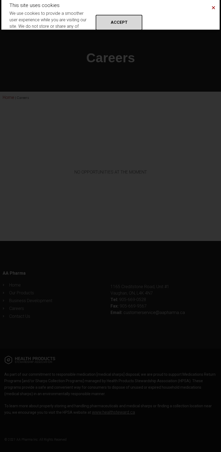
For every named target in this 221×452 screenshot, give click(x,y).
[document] (110, 226)
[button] (213, 7)
